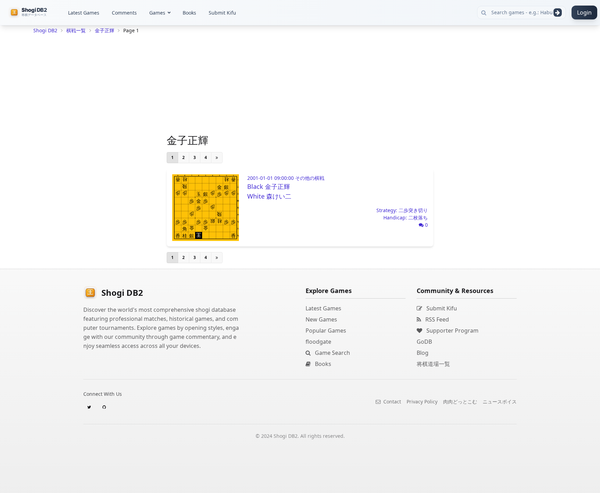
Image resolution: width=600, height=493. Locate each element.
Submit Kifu (222, 12)
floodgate (318, 341)
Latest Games (83, 12)
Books (189, 12)
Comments (124, 12)
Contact (391, 401)
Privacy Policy (422, 401)
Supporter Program (451, 330)
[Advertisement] (85, 141)
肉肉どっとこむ (460, 401)
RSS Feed (436, 319)
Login (584, 12)
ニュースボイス (500, 401)
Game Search (332, 353)
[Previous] (217, 157)
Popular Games (326, 330)
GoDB (424, 341)
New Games (321, 319)
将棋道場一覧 (433, 364)
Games (157, 12)
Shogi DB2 (45, 30)
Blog (422, 353)
